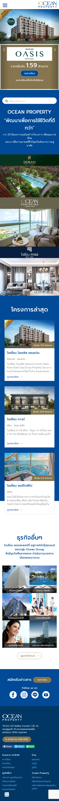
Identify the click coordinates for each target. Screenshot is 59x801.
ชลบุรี (34, 763)
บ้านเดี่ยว (6, 763)
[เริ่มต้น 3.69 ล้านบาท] (29, 400)
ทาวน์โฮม (6, 759)
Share (8, 746)
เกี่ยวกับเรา (37, 777)
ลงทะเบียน (29, 73)
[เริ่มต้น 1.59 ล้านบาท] (29, 333)
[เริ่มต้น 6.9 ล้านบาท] (29, 466)
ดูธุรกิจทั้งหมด (29, 656)
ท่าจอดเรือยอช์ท (9, 785)
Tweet (20, 746)
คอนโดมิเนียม (8, 767)
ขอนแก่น (36, 759)
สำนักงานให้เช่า (9, 781)
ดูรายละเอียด (14, 376)
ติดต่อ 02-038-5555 (18, 739)
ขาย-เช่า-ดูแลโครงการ (12, 777)
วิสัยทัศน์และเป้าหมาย (41, 781)
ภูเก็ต (34, 767)
